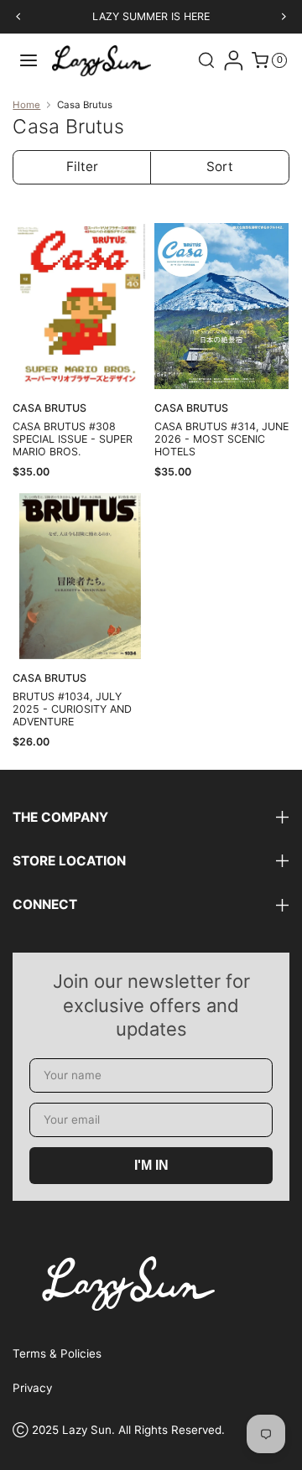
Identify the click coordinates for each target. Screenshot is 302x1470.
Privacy (32, 1388)
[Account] (233, 60)
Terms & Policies (57, 1353)
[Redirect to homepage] (101, 60)
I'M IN (151, 1165)
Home (26, 105)
